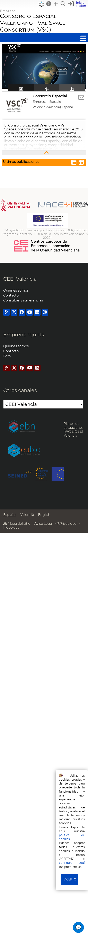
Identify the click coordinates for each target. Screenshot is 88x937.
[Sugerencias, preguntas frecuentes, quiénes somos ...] (49, 3)
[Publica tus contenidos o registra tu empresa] (56, 3)
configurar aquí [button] (72, 862)
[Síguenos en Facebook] (22, 312)
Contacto (11, 295)
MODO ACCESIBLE (41, 3)
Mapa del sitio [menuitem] (18, 524)
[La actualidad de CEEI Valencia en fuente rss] (6, 312)
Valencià (27, 515)
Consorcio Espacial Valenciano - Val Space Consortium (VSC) (32, 23)
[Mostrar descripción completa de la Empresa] (44, 152)
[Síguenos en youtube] (29, 312)
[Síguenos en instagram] (45, 312)
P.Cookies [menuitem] (11, 527)
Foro (7, 356)
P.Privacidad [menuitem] (67, 524)
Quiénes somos (16, 290)
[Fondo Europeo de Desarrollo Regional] (47, 226)
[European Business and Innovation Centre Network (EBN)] (21, 427)
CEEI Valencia (20, 279)
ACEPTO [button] (70, 879)
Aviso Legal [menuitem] (43, 524)
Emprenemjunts (23, 335)
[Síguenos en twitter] (14, 312)
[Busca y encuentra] (63, 3)
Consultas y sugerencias (23, 300)
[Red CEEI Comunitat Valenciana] (47, 251)
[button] (77, 4)
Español (9, 515)
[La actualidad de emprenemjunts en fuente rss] (6, 368)
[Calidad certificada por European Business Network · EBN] (24, 450)
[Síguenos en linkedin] (37, 312)
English (44, 515)
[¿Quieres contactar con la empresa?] (81, 97)
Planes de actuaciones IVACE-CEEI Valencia (73, 429)
